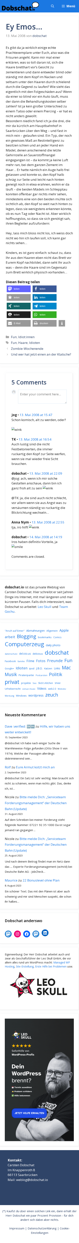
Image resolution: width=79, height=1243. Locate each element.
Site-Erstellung (25, 966)
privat (12, 681)
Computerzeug (24, 644)
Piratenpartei (26, 675)
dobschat (57, 652)
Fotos (40, 660)
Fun (14, 337)
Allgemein (52, 630)
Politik (55, 674)
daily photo (53, 645)
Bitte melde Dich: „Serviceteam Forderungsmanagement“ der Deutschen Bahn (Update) (36, 803)
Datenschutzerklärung (42, 1228)
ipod (31, 668)
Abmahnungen (35, 630)
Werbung (9, 695)
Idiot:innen (26, 337)
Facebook (10, 661)
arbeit (10, 636)
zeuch (51, 694)
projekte (26, 683)
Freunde (55, 660)
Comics (57, 637)
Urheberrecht (13, 688)
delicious (38, 653)
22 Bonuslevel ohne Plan (41, 880)
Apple (64, 630)
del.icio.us (25, 653)
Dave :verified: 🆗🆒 (20, 726)
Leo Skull (44, 606)
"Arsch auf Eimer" (15, 630)
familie (21, 661)
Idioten (34, 342)
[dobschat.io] (20, 6)
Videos (41, 688)
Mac (66, 667)
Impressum (16, 1228)
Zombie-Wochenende (27, 348)
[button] (52, 6)
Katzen (48, 668)
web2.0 (52, 688)
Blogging (26, 636)
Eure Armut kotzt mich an (35, 767)
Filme (30, 661)
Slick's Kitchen (45, 683)
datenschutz (11, 653)
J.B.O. (39, 668)
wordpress (36, 695)
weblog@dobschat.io (32, 1180)
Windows (21, 695)
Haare (23, 342)
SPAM (57, 683)
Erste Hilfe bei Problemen (51, 966)
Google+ (9, 668)
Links (57, 668)
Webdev (62, 689)
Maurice (11, 880)
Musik (11, 674)
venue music (28, 688)
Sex (34, 683)
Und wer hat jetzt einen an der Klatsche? (41, 354)
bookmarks (45, 637)
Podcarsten (41, 675)
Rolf (8, 767)
